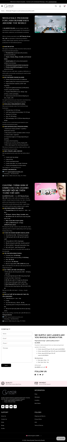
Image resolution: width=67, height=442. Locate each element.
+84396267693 (52, 2)
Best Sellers (38, 403)
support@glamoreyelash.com (15, 171)
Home (2, 11)
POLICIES (38, 412)
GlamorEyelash (31, 440)
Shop (36, 394)
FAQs (2, 422)
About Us (3, 416)
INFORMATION (40, 390)
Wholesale (37, 397)
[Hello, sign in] (60, 6)
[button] (2, 6)
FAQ (36, 422)
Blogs (2, 425)
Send (6, 365)
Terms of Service (39, 425)
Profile (3, 428)
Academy (37, 400)
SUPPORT (4, 412)
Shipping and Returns (40, 416)
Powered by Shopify (40, 440)
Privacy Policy (38, 419)
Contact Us (4, 419)
